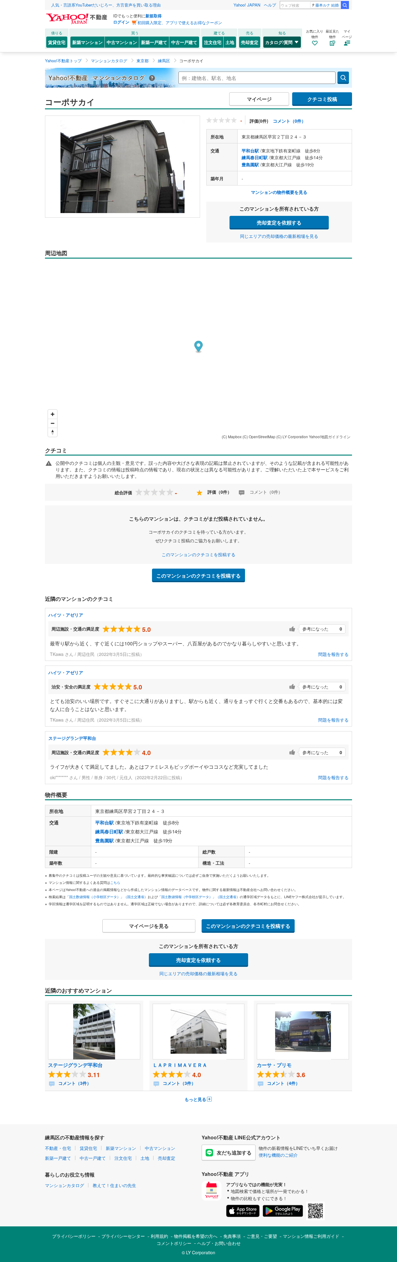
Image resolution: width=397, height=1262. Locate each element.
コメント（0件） (289, 121)
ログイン (121, 22)
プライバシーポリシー (74, 1236)
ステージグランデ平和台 (72, 738)
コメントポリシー (174, 1243)
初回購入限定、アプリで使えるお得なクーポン (179, 22)
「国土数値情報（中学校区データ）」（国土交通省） (199, 896)
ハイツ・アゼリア (65, 615)
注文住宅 (212, 42)
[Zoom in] (52, 414)
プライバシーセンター (123, 1236)
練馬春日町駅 (255, 157)
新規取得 (153, 16)
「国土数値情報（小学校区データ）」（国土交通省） (107, 896)
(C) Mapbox (232, 436)
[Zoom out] (52, 423)
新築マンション (87, 42)
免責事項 (232, 1236)
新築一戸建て (154, 42)
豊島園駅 (250, 164)
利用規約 (159, 1236)
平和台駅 (250, 150)
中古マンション (122, 42)
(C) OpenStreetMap (259, 436)
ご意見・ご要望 (262, 1236)
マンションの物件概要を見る (279, 192)
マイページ (259, 99)
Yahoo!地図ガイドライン (329, 436)
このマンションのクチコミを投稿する (198, 554)
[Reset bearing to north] (52, 432)
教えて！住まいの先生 (114, 1185)
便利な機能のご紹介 (278, 1155)
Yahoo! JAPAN (247, 5)
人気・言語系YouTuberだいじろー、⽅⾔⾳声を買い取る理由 (106, 5)
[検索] (345, 5)
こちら (115, 882)
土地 (229, 42)
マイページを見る (149, 925)
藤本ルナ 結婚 (327, 4)
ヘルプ (270, 5)
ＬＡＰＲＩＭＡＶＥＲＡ (180, 1064)
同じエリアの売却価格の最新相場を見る (279, 236)
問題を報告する (333, 654)
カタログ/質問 (278, 42)
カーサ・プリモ (274, 1064)
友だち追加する (234, 1152)
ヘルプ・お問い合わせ (219, 1243)
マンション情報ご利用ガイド (311, 1236)
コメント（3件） (74, 1083)
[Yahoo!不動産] (77, 15)
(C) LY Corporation (292, 436)
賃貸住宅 (56, 42)
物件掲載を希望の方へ (195, 1236)
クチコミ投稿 (322, 99)
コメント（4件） (283, 1083)
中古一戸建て (184, 42)
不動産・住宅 (58, 1148)
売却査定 (249, 42)
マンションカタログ (64, 1185)
